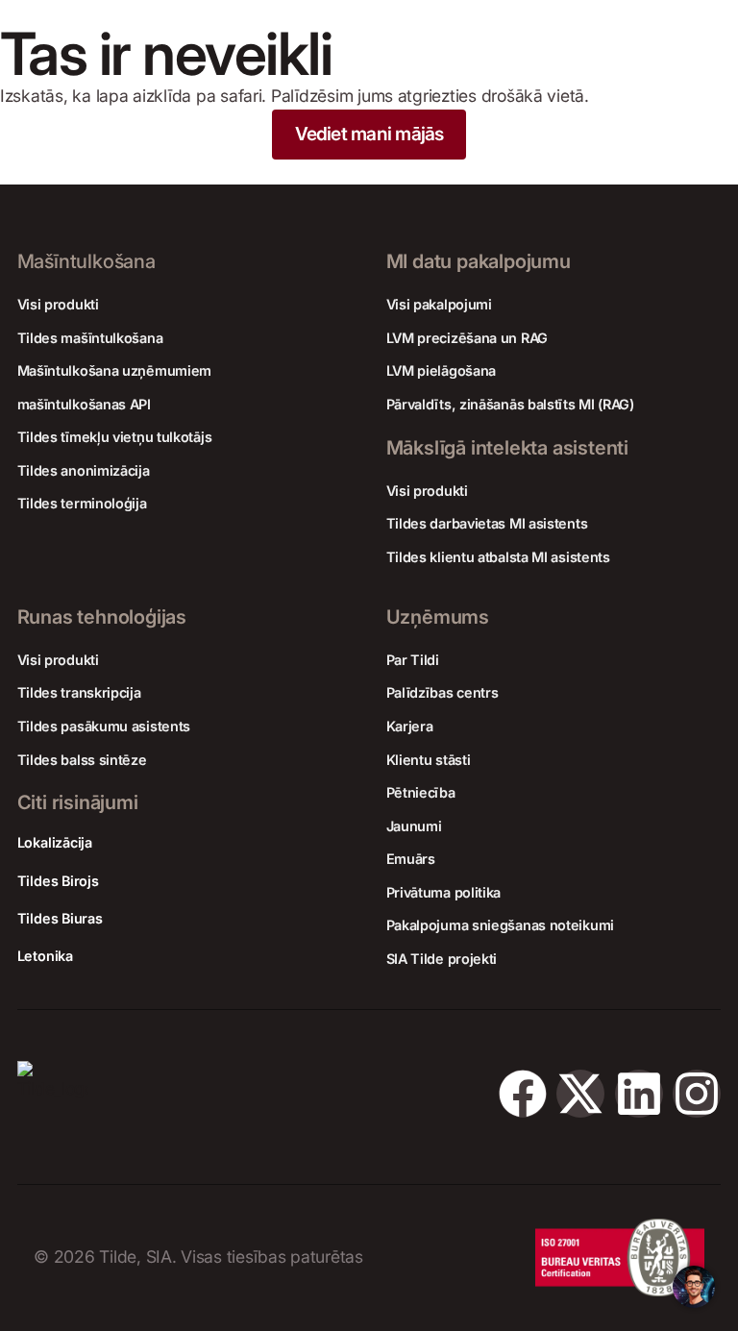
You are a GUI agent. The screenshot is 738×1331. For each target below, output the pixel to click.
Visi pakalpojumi (439, 304)
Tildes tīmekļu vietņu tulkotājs (114, 437)
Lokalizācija (54, 842)
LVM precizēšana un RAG (467, 338)
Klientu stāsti (428, 760)
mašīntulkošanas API (84, 404)
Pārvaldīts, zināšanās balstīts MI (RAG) (510, 404)
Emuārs (410, 858)
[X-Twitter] (580, 1094)
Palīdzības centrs (442, 692)
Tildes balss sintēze (82, 760)
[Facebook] (523, 1094)
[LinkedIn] (639, 1094)
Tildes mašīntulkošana (90, 338)
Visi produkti (58, 304)
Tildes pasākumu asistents (104, 726)
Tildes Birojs (58, 881)
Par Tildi (412, 660)
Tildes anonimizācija (83, 470)
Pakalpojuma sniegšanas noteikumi (500, 925)
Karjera (409, 726)
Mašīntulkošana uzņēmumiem (114, 370)
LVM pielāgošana (441, 370)
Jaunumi (414, 826)
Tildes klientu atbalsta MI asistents (498, 557)
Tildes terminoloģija (82, 503)
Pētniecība (420, 792)
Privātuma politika (444, 892)
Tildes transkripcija (79, 692)
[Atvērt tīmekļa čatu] (694, 1287)
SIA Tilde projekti (442, 958)
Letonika (45, 956)
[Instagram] (697, 1094)
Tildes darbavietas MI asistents (487, 523)
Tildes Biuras (60, 918)
